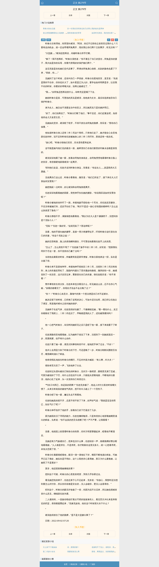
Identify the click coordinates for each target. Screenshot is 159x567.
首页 (65, 564)
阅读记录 (73, 564)
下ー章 (106, 15)
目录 (70, 15)
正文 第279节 (79, 2)
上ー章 (52, 15)
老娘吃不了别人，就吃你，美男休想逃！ (107, 547)
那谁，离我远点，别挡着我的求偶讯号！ (107, 551)
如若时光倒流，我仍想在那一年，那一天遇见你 (110, 33)
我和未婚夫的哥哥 (74, 33)
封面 (88, 15)
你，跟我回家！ (73, 547)
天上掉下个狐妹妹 (50, 547)
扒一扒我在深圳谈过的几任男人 (79, 28)
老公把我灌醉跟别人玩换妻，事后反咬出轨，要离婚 (63, 33)
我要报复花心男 (73, 551)
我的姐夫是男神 (98, 28)
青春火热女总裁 (49, 28)
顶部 (93, 564)
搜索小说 (83, 564)
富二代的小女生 (49, 551)
